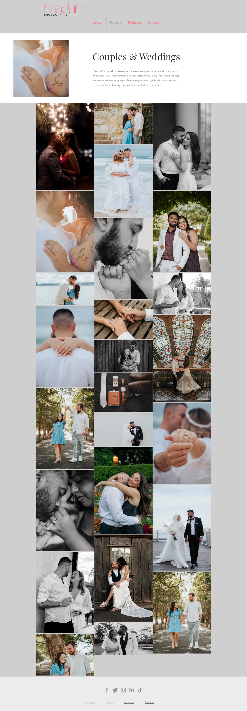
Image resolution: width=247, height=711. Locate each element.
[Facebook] (107, 690)
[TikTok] (140, 690)
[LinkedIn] (131, 690)
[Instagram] (123, 690)
